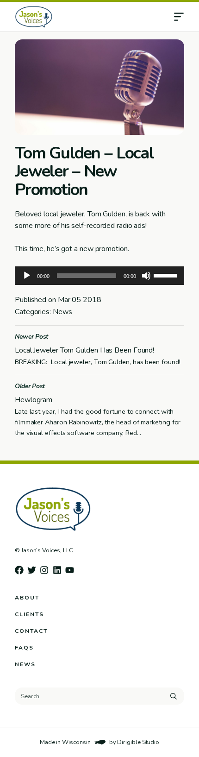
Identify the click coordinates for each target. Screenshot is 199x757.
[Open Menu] (186, 17)
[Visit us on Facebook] (19, 570)
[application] (99, 275)
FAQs (24, 647)
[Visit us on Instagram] (44, 570)
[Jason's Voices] (69, 17)
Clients (29, 614)
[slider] (167, 274)
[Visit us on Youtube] (69, 570)
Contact (31, 631)
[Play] (26, 275)
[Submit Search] (173, 696)
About (27, 597)
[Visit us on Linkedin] (57, 570)
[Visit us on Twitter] (31, 570)
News (25, 664)
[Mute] (146, 275)
